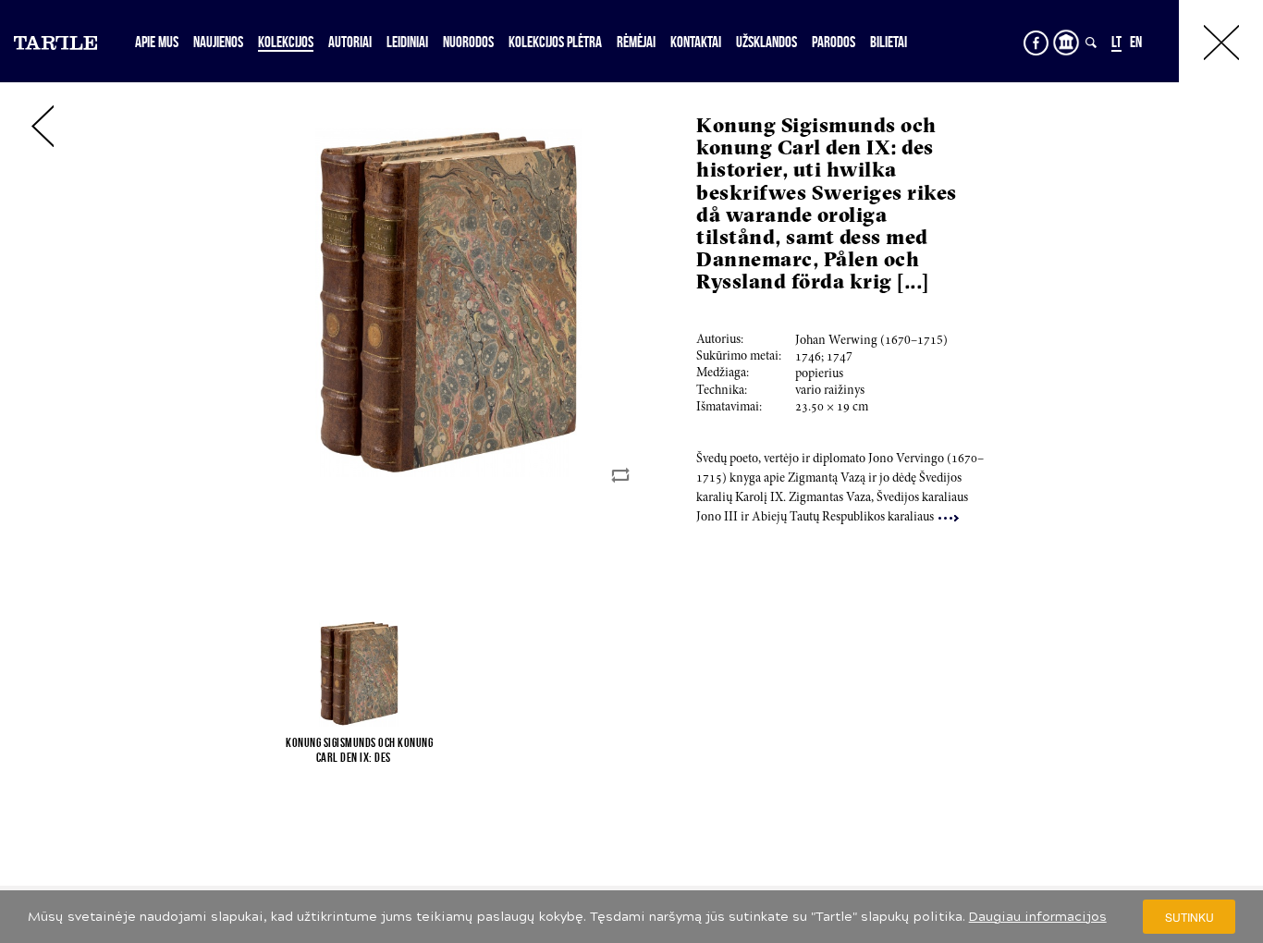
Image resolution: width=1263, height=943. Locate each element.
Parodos (833, 41)
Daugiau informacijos (1038, 917)
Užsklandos (766, 41)
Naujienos (218, 41)
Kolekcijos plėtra (555, 41)
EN (1136, 41)
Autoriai (350, 41)
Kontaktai (695, 41)
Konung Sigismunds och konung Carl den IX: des (359, 750)
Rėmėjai (636, 41)
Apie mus (156, 41)
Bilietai (888, 41)
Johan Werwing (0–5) (871, 341)
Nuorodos (468, 41)
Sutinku (1189, 917)
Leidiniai (407, 41)
